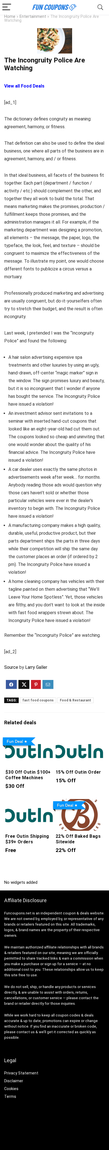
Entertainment (33, 16)
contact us (25, 1032)
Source (11, 667)
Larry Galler (36, 667)
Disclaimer (13, 1081)
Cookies (11, 1088)
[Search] (100, 7)
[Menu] (6, 7)
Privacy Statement (21, 1073)
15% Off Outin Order (78, 772)
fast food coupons (38, 700)
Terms (10, 1096)
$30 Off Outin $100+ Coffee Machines (28, 774)
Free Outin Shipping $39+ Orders (27, 839)
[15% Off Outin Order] (80, 739)
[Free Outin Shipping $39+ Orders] (29, 802)
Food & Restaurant (75, 700)
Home (9, 16)
